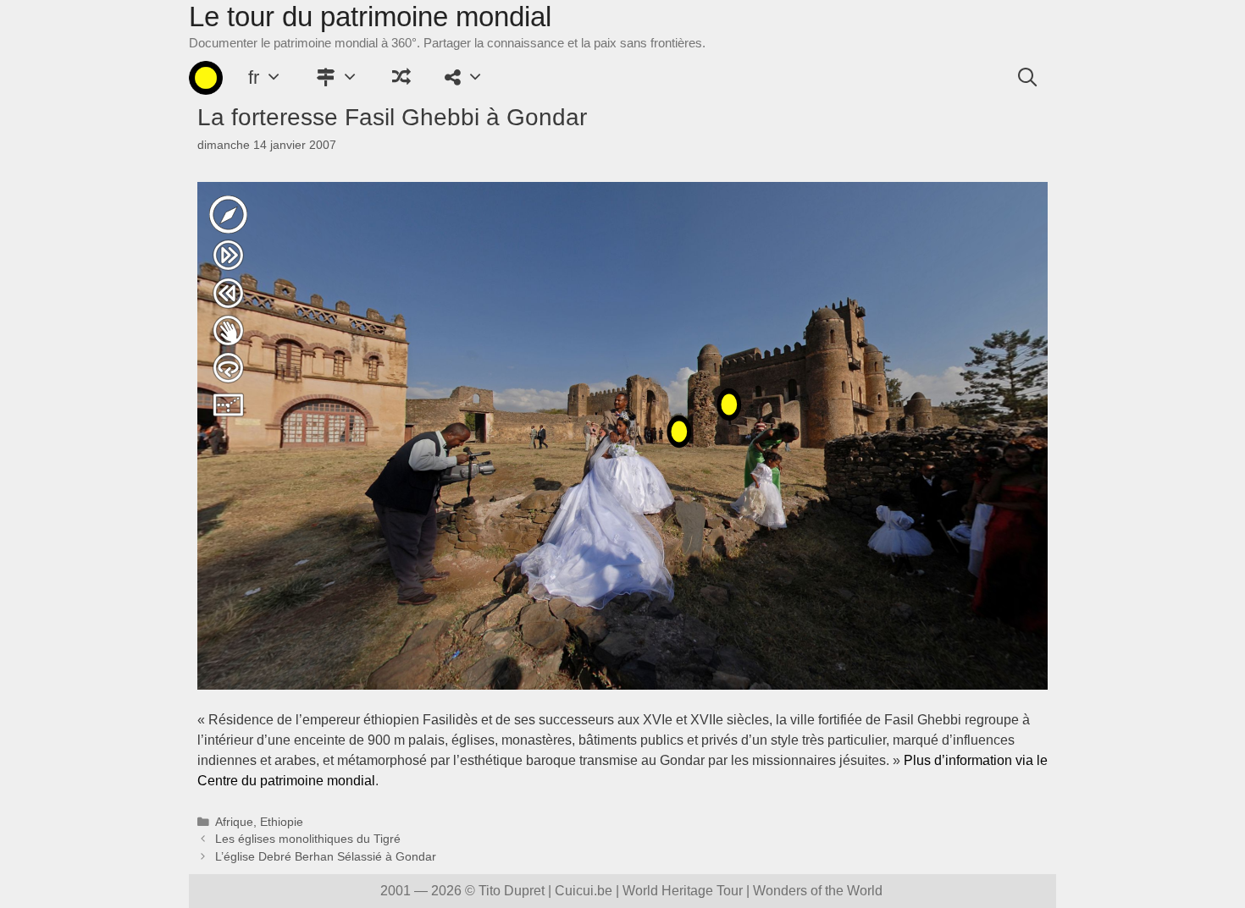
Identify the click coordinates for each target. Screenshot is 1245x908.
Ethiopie (281, 822)
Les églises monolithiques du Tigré (308, 839)
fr (253, 77)
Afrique (234, 822)
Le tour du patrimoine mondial (370, 16)
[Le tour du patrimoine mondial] (205, 77)
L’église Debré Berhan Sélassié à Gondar (325, 856)
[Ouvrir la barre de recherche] (1027, 77)
